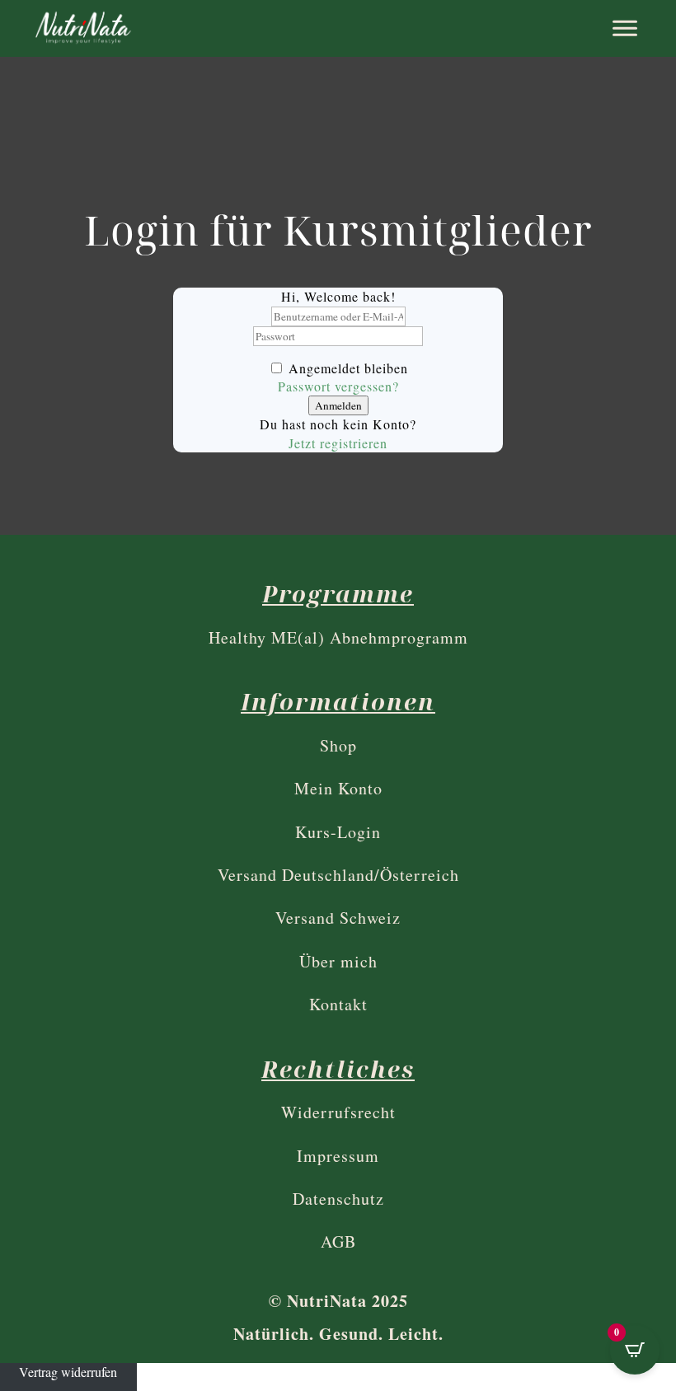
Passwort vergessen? (338, 386)
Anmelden (338, 405)
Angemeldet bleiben (348, 368)
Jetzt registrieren (338, 443)
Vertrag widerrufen (68, 1371)
